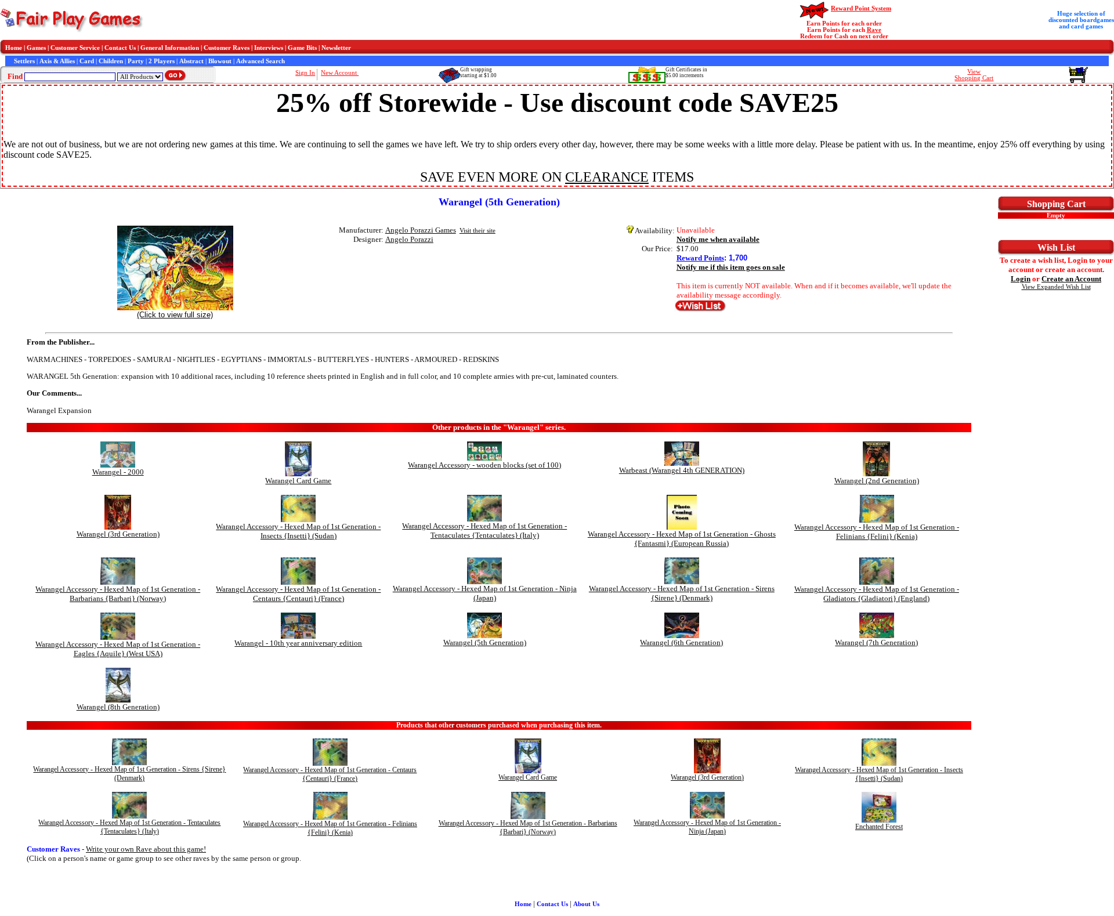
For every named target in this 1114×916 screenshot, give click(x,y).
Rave (874, 30)
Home (13, 48)
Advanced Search (260, 61)
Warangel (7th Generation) (876, 642)
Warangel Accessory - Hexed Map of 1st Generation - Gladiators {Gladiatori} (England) (876, 594)
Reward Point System (861, 8)
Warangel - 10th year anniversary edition (298, 643)
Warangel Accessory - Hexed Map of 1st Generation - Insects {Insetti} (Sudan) (298, 531)
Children (111, 61)
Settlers (24, 61)
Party (136, 61)
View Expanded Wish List (1056, 287)
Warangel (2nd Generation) (876, 480)
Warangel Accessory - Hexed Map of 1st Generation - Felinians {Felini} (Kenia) (876, 532)
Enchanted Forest (879, 827)
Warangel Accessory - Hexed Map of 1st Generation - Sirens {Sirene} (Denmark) (682, 593)
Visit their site (477, 230)
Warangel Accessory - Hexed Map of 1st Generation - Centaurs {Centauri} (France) (298, 594)
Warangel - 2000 (118, 472)
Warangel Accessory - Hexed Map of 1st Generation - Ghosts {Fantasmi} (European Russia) (682, 539)
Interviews (268, 48)
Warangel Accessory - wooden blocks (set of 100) (484, 465)
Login (1020, 278)
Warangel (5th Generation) (484, 642)
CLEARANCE (607, 176)
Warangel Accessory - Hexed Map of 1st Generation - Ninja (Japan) (485, 593)
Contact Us (120, 48)
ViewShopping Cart (973, 74)
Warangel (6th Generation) (681, 642)
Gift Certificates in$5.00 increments (686, 72)
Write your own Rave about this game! (146, 849)
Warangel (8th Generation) (118, 707)
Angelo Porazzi (409, 239)
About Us (586, 904)
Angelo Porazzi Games (420, 230)
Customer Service (75, 48)
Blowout (220, 61)
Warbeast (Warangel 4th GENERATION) (681, 470)
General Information (169, 48)
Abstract (191, 61)
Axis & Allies (57, 61)
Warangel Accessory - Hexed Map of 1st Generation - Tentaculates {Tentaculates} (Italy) (484, 531)
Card (86, 61)
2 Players (162, 61)
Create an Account (1071, 278)
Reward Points (700, 258)
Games (36, 48)
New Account (340, 73)
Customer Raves (226, 48)
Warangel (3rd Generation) (118, 534)
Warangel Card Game (298, 480)
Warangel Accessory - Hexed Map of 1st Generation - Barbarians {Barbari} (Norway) (117, 594)
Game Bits (302, 48)
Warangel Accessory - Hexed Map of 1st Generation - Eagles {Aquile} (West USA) (117, 649)
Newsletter (336, 48)
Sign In (305, 73)
